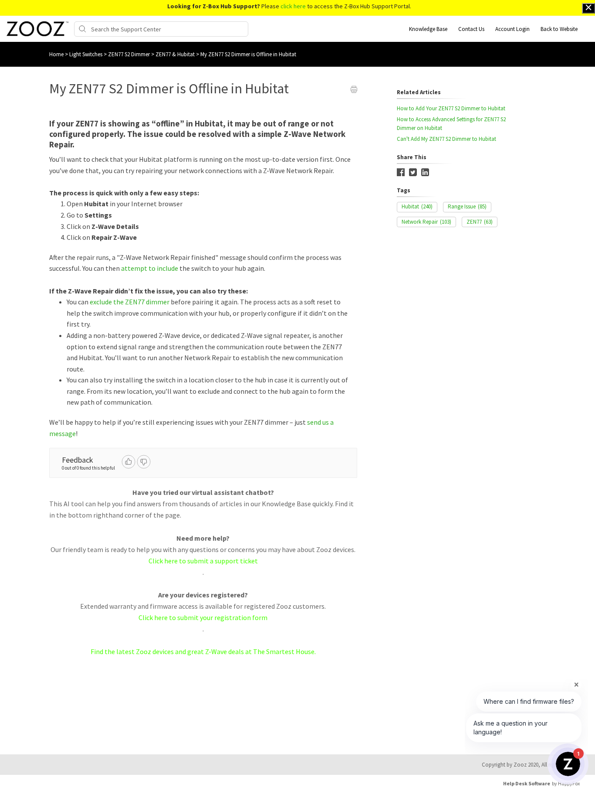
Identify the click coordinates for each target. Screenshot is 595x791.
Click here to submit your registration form (203, 617)
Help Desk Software (526, 783)
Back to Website (559, 29)
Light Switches (86, 54)
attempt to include (149, 268)
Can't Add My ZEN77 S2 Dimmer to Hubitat (446, 139)
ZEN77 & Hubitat (176, 54)
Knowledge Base (428, 29)
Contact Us (471, 29)
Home (56, 54)
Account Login (512, 29)
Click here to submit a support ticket (203, 560)
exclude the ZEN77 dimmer (129, 301)
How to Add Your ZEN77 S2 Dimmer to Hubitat (451, 108)
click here (293, 6)
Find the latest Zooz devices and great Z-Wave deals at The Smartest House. (203, 651)
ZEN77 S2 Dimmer (129, 54)
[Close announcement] (588, 8)
